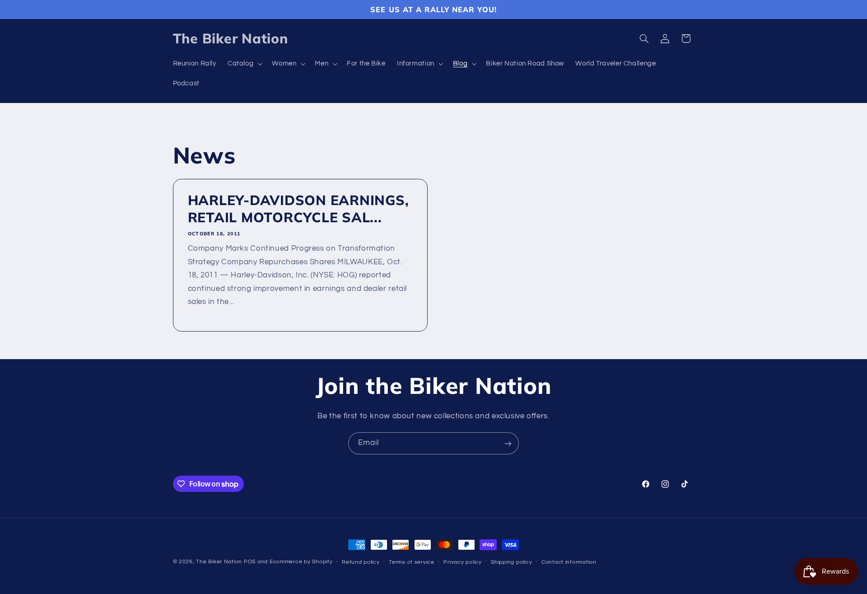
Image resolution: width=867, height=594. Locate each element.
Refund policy (361, 562)
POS (250, 561)
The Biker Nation (219, 561)
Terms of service (411, 562)
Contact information (569, 562)
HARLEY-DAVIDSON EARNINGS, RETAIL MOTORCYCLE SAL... (298, 209)
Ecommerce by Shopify (301, 561)
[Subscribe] (508, 443)
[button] (244, 64)
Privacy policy (462, 562)
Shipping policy (511, 562)
